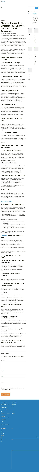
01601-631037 (5, 409)
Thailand (13, 413)
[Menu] (37, 1)
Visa (1, 437)
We (1, 441)
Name (2, 371)
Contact (2, 444)
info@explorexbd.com (5, 413)
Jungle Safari (34, 58)
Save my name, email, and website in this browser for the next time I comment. (13, 388)
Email (2, 376)
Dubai (13, 406)
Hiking (28, 55)
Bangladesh (14, 404)
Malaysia (13, 411)
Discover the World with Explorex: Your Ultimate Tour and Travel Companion (35, 17)
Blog (1, 439)
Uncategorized (3, 20)
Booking (2, 433)
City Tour (34, 39)
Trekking (28, 78)
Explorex (4, 235)
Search (36, 8)
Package (2, 435)
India (12, 409)
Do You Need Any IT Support (6, 201)
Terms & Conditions (5, 424)
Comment (3, 360)
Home (2, 431)
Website (2, 382)
